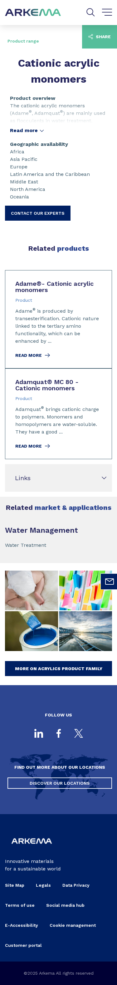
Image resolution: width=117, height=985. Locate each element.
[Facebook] (59, 734)
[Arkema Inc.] (31, 847)
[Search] (90, 12)
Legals (43, 885)
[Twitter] (79, 734)
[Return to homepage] (33, 12)
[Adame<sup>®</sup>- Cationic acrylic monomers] (58, 319)
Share (103, 36)
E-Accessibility (21, 925)
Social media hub (65, 905)
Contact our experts (38, 213)
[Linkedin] (39, 734)
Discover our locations (60, 783)
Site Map (14, 885)
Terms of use (20, 905)
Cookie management (73, 925)
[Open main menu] (107, 12)
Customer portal (23, 945)
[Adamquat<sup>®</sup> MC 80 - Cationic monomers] (58, 414)
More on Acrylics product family (58, 668)
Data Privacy (76, 885)
